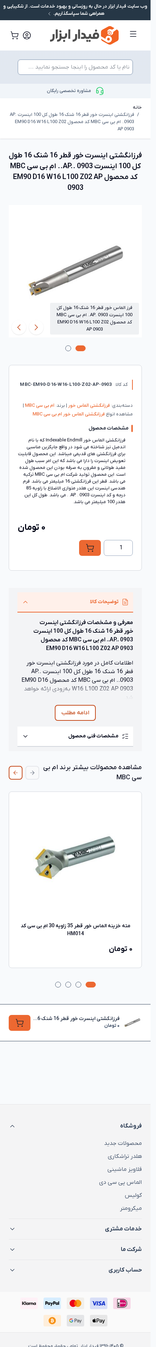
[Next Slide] (15, 773)
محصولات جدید (123, 1143)
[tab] (80, 348)
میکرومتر (131, 1208)
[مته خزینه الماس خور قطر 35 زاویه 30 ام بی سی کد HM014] (75, 858)
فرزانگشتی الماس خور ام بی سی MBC (69, 414)
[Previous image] (36, 327)
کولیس (133, 1195)
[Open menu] (133, 34)
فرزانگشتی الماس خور (88, 405)
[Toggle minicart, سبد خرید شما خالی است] (14, 35)
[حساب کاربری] (27, 35)
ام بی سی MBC (39, 405)
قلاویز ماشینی (124, 1169)
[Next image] (19, 327)
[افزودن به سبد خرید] (90, 548)
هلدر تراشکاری (125, 1156)
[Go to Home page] (78, 35)
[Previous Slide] (32, 773)
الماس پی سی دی (120, 1182)
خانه (137, 107)
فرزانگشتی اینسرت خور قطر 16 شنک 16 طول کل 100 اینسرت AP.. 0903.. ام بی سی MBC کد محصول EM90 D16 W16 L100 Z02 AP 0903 (72, 122)
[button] (75, 1126)
